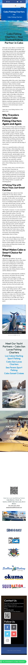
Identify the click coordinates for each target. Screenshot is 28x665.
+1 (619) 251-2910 (9, 610)
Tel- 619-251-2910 (14, 505)
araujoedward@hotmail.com (14, 507)
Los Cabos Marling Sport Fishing (14, 357)
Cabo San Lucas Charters (14, 363)
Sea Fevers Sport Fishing (14, 368)
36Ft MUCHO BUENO (14, 434)
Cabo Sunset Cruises (14, 373)
